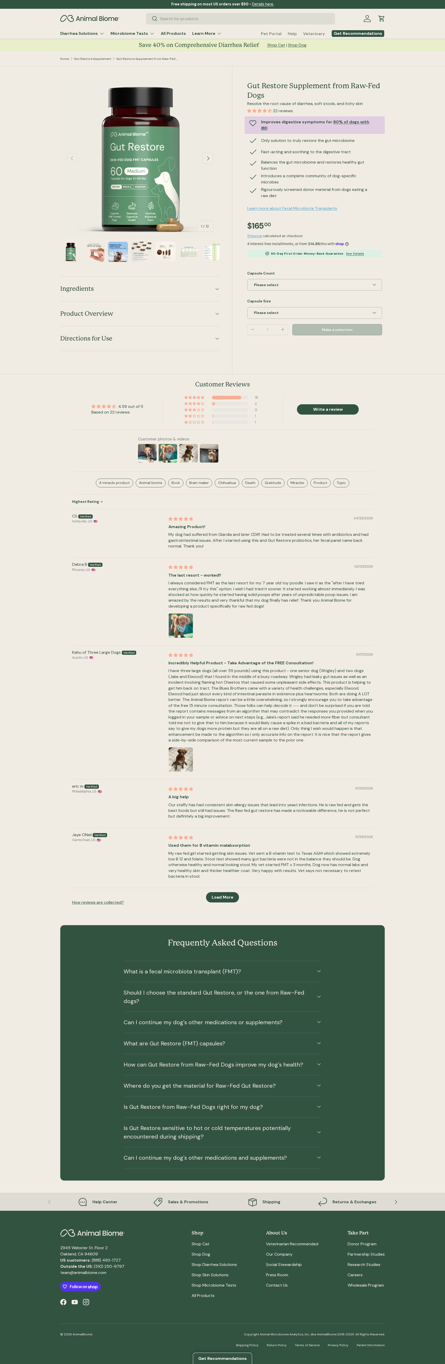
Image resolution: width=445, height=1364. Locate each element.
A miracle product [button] (114, 482)
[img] (180, 519)
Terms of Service (307, 1345)
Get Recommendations (222, 1358)
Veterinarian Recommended (292, 1244)
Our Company (279, 1254)
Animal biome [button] (150, 482)
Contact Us (277, 1285)
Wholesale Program (366, 1285)
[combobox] (240, 19)
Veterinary (314, 33)
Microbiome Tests (129, 33)
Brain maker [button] (199, 482)
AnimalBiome (82, 1334)
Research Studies (364, 1264)
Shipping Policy (247, 1345)
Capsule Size (259, 300)
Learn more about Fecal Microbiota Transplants (292, 208)
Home (64, 58)
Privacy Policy (338, 1345)
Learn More (203, 33)
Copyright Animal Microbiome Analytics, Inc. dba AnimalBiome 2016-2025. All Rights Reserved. (314, 1334)
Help (292, 33)
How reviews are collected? (98, 902)
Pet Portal (271, 33)
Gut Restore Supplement (92, 58)
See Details (355, 253)
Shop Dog (297, 45)
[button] (381, 18)
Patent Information (371, 1345)
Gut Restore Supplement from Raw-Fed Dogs (147, 58)
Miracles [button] (297, 482)
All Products (173, 33)
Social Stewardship (284, 1264)
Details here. (263, 4)
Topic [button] (341, 482)
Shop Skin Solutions (210, 1275)
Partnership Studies (366, 1254)
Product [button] (320, 482)
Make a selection (337, 329)
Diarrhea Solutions (79, 33)
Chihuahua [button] (227, 482)
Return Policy (277, 1345)
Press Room (277, 1275)
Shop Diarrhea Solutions (214, 1264)
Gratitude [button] (273, 482)
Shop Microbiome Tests (214, 1285)
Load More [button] (222, 897)
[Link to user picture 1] (180, 625)
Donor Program (362, 1244)
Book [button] (176, 482)
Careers (355, 1275)
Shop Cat (276, 45)
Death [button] (250, 482)
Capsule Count (261, 273)
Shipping (254, 235)
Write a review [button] (328, 409)
